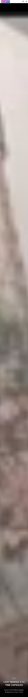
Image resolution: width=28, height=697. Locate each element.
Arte (14, 678)
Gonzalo (21, 690)
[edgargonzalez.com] (5, 1)
